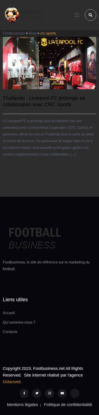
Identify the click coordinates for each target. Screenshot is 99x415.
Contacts (10, 332)
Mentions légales (22, 404)
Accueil (9, 313)
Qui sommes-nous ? (19, 322)
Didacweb (12, 382)
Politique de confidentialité (68, 404)
